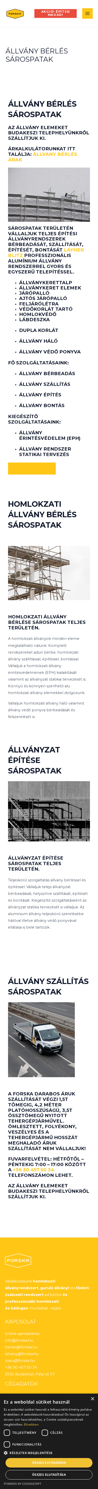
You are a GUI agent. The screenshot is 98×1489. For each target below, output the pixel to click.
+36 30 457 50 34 (33, 1170)
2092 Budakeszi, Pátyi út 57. (30, 1374)
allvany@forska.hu (21, 1354)
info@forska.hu (19, 1340)
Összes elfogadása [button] (49, 1463)
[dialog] (49, 1441)
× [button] (92, 1399)
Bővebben (31, 1424)
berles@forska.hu (21, 1347)
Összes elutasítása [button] (49, 1475)
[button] (55, 13)
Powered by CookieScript (22, 1484)
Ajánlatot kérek (32, 468)
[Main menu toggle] (87, 13)
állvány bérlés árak (42, 157)
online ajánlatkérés (22, 1333)
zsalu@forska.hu (20, 1360)
